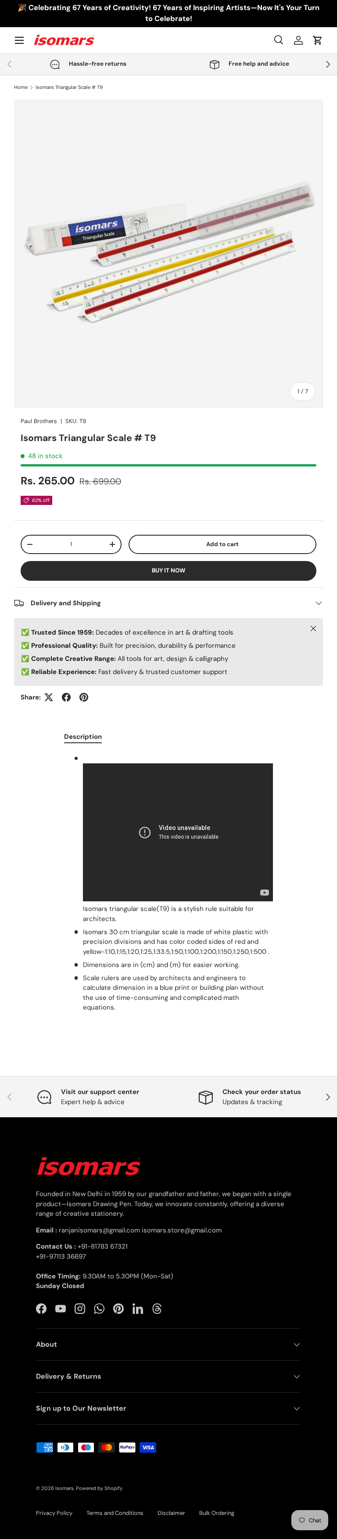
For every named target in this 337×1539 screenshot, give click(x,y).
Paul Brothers (39, 421)
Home (21, 87)
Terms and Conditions (114, 1513)
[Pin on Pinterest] (84, 697)
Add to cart (222, 544)
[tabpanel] (168, 883)
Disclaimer (171, 1513)
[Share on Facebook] (66, 697)
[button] (317, 40)
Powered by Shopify (99, 1488)
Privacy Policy (54, 1513)
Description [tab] (83, 736)
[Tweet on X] (48, 697)
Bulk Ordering (216, 1513)
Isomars (64, 1488)
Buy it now (168, 570)
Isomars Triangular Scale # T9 (69, 87)
